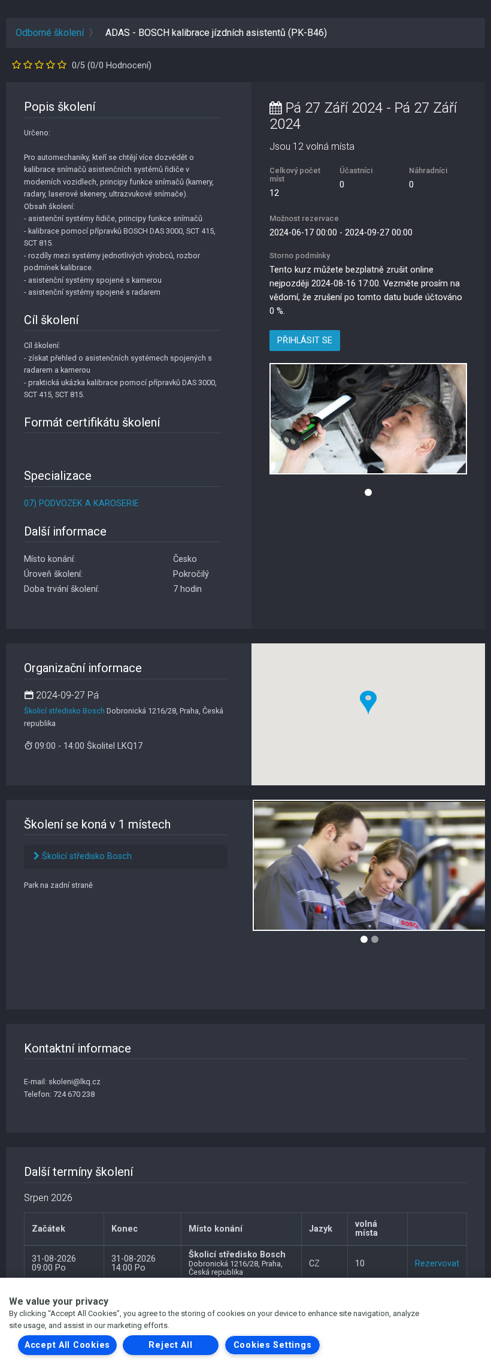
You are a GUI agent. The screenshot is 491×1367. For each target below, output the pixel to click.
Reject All (170, 1345)
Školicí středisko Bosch (64, 710)
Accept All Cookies (67, 1345)
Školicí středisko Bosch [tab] (86, 856)
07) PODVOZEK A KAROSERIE (81, 503)
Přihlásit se (304, 340)
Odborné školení (50, 32)
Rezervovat (437, 1264)
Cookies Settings (273, 1345)
